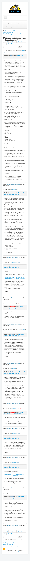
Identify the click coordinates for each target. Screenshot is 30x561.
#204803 (14, 408)
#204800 (14, 368)
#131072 (23, 50)
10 (18, 41)
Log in (8, 184)
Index (5, 23)
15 (11, 43)
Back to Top (25, 558)
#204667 (14, 303)
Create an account (15, 184)
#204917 (14, 433)
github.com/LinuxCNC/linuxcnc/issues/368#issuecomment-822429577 (14, 475)
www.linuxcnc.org (8, 27)
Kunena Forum (17, 552)
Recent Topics (11, 23)
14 (8, 43)
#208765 (14, 493)
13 (4, 43)
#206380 (14, 462)
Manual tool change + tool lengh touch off (13, 56)
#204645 (14, 262)
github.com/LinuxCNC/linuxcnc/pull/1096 (14, 277)
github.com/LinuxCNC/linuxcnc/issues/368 (14, 278)
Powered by (11, 552)
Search (17, 23)
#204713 (23, 329)
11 (21, 41)
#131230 (14, 189)
